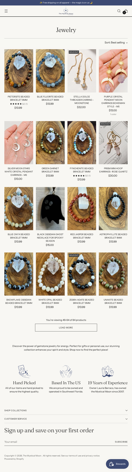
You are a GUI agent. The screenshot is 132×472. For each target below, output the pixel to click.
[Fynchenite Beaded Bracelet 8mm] (81, 142)
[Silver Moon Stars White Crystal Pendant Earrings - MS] (18, 142)
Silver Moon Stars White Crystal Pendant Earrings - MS (19, 171)
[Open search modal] (119, 11)
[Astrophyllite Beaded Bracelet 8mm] (113, 208)
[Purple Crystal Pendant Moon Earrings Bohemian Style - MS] (113, 70)
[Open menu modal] (6, 11)
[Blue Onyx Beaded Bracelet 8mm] (18, 208)
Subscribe (121, 442)
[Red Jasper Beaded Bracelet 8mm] (81, 208)
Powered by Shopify (14, 459)
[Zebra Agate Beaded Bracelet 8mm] (81, 274)
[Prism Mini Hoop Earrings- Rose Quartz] (113, 142)
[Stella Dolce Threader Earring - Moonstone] (81, 70)
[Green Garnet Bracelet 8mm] (50, 142)
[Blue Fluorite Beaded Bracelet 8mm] (50, 70)
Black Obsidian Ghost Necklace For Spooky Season (50, 237)
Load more (66, 327)
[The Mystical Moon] (66, 11)
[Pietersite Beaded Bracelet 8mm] (18, 70)
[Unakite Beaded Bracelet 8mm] (113, 274)
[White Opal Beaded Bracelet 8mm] (50, 274)
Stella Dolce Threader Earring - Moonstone (82, 100)
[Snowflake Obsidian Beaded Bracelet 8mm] (18, 274)
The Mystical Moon (32, 455)
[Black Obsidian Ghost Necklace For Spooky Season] (50, 208)
